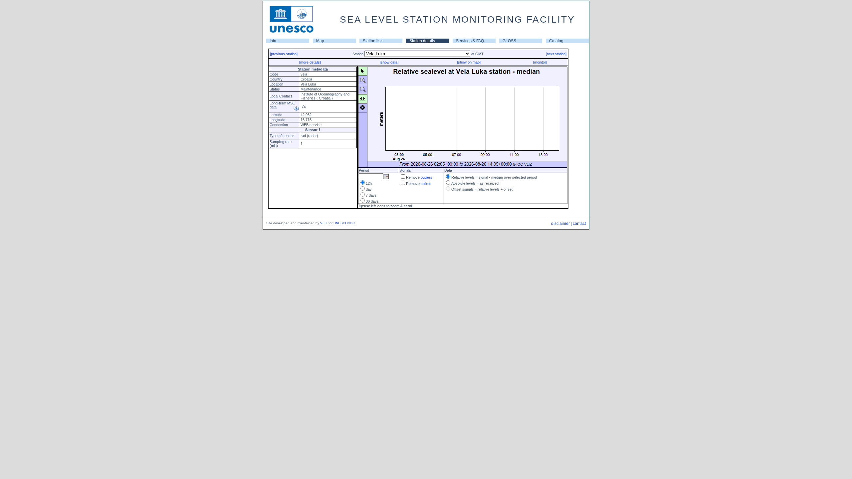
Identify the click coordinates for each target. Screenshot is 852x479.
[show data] (389, 62)
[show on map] (469, 62)
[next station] (556, 54)
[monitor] (540, 62)
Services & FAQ (470, 41)
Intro (274, 41)
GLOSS (509, 41)
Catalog (556, 41)
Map (320, 41)
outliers (426, 177)
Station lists (373, 41)
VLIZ (323, 223)
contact (579, 223)
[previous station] (284, 54)
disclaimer (560, 223)
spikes (426, 184)
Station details (422, 41)
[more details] (310, 62)
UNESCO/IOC (344, 223)
